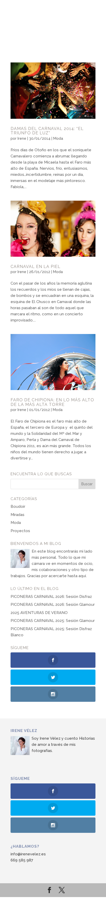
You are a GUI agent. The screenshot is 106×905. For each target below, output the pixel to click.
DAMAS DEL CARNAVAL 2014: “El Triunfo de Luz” (47, 131)
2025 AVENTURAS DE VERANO (39, 612)
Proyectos (20, 531)
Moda (58, 138)
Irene (21, 138)
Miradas (17, 514)
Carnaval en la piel (35, 266)
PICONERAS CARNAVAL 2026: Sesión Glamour (53, 604)
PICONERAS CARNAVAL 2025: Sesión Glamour (53, 620)
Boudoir (18, 506)
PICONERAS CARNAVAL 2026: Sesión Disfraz (51, 596)
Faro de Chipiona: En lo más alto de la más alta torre (52, 402)
